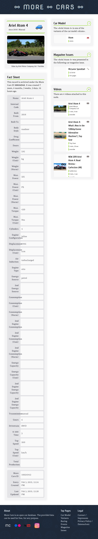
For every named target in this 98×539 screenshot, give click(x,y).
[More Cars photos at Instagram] (37, 525)
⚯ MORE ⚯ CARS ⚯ (49, 7)
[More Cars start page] (8, 525)
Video (13, 66)
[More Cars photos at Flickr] (17, 525)
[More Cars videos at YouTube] (27, 525)
